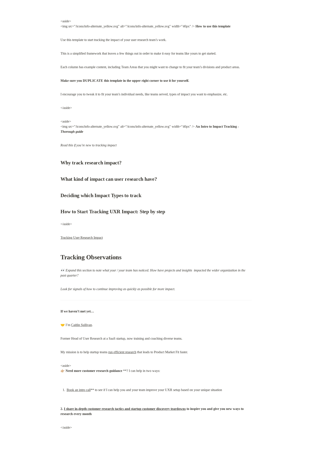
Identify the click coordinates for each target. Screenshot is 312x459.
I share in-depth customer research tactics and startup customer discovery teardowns (125, 409)
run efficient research (122, 352)
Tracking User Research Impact (81, 237)
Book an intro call (79, 390)
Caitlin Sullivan (81, 325)
